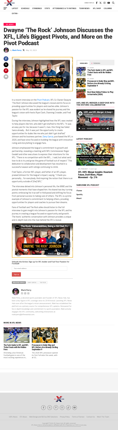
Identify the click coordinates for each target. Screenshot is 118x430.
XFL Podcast (83, 169)
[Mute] (108, 128)
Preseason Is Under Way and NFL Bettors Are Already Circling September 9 (100, 83)
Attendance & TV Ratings (64, 8)
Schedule (25, 8)
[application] (95, 120)
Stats (47, 8)
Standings (37, 8)
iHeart (79, 198)
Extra (14, 13)
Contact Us (91, 416)
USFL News (13, 416)
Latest (15, 8)
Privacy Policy (65, 416)
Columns (108, 8)
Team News (84, 8)
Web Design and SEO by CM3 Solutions (43, 416)
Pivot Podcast (43, 99)
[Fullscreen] (111, 128)
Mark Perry (16, 50)
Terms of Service (78, 416)
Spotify (79, 194)
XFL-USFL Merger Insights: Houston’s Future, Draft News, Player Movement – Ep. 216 (95, 175)
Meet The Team (103, 416)
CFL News (23, 416)
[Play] (79, 128)
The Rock (43, 282)
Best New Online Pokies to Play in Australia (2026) (100, 93)
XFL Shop (97, 8)
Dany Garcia (48, 136)
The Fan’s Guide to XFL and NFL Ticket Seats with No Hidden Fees (100, 72)
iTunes (79, 190)
